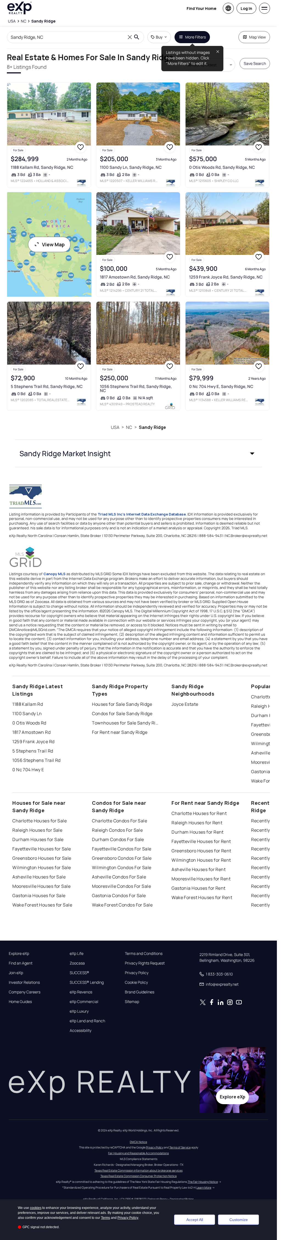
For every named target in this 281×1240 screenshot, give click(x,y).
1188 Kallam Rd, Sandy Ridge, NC (42, 167)
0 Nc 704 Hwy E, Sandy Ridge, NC (221, 386)
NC (129, 427)
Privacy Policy (136, 973)
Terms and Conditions (143, 953)
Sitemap (132, 1002)
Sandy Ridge (152, 427)
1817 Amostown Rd (31, 732)
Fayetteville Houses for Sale (41, 849)
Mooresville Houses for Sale (41, 886)
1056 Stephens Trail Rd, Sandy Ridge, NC (136, 388)
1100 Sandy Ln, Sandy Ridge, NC (131, 167)
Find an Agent (20, 963)
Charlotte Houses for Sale (39, 821)
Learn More (203, 1187)
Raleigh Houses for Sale (37, 830)
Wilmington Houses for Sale (41, 867)
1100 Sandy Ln (27, 713)
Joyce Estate (185, 704)
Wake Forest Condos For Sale (122, 905)
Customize (238, 1219)
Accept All (194, 1219)
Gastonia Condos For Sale (119, 895)
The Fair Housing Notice (203, 1182)
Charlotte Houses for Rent (199, 813)
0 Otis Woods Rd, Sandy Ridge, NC (222, 167)
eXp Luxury (79, 1011)
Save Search (255, 63)
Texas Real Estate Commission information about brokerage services (138, 1170)
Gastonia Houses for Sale (39, 895)
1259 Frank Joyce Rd (33, 742)
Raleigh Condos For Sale (117, 830)
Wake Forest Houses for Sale (42, 905)
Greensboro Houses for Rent (201, 851)
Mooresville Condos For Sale (121, 886)
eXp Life (76, 953)
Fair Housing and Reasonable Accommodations (138, 1153)
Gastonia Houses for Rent (199, 888)
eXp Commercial (84, 1002)
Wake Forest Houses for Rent (202, 897)
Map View (257, 37)
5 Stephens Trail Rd (32, 751)
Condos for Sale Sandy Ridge (122, 713)
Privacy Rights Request (145, 963)
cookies (35, 1208)
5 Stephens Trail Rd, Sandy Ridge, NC (47, 386)
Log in (246, 8)
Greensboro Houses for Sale (41, 858)
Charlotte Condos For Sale (119, 821)
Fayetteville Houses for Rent (201, 841)
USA (115, 427)
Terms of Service (180, 1147)
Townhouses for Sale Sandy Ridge (126, 723)
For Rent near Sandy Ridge (119, 732)
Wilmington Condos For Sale (121, 867)
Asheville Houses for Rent (199, 869)
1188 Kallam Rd (27, 704)
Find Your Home (201, 8)
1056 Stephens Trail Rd (36, 760)
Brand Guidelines (139, 992)
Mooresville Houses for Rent (201, 879)
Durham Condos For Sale (118, 839)
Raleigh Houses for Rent (197, 823)
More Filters (195, 37)
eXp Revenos (81, 992)
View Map (53, 244)
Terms (105, 1218)
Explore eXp (19, 953)
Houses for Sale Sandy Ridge (122, 704)
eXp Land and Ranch (87, 1021)
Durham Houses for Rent (198, 832)
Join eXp (16, 973)
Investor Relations (24, 982)
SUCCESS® (79, 973)
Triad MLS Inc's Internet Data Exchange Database (142, 514)
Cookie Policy (136, 982)
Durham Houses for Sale (38, 839)
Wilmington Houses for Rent (201, 860)
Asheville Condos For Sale (119, 877)
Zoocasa (77, 963)
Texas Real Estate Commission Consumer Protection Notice (138, 1176)
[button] (138, 453)
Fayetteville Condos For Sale (121, 849)
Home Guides (20, 1002)
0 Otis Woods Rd (29, 723)
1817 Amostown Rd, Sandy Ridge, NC (135, 277)
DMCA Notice (138, 1142)
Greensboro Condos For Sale (121, 858)
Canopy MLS (54, 573)
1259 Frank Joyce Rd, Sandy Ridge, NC (226, 277)
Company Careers (24, 992)
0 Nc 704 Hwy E (28, 770)
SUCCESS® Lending (87, 982)
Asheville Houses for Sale (39, 877)
